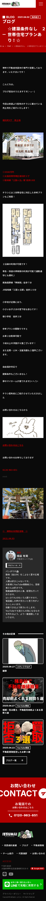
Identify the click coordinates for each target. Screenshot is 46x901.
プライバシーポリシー (12, 894)
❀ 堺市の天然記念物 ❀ (15, 531)
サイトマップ (28, 894)
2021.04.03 (8, 538)
